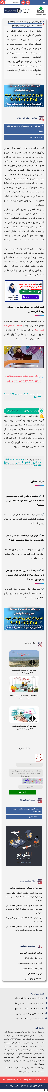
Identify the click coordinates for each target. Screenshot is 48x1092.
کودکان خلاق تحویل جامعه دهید (30, 953)
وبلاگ (35, 1079)
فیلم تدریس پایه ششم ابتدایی (22, 395)
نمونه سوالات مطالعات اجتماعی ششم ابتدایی (26, 888)
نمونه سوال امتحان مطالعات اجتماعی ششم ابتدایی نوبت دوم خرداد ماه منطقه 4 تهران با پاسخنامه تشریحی (24, 897)
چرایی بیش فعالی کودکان (33, 958)
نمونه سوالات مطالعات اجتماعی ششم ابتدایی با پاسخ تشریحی (22, 462)
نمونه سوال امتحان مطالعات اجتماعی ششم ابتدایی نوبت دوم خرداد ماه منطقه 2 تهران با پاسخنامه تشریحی (24, 909)
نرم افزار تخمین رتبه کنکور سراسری (30, 1013)
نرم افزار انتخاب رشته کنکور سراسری (29, 1008)
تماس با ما (7, 1079)
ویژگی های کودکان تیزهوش (32, 968)
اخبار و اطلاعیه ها (26, 1079)
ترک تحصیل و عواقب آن (33, 978)
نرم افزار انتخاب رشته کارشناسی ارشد (28, 1003)
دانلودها (42, 1079)
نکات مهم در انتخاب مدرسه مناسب (30, 963)
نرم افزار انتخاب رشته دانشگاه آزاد (30, 1019)
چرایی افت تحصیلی (35, 973)
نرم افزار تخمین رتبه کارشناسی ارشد (29, 998)
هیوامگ (15, 1079)
